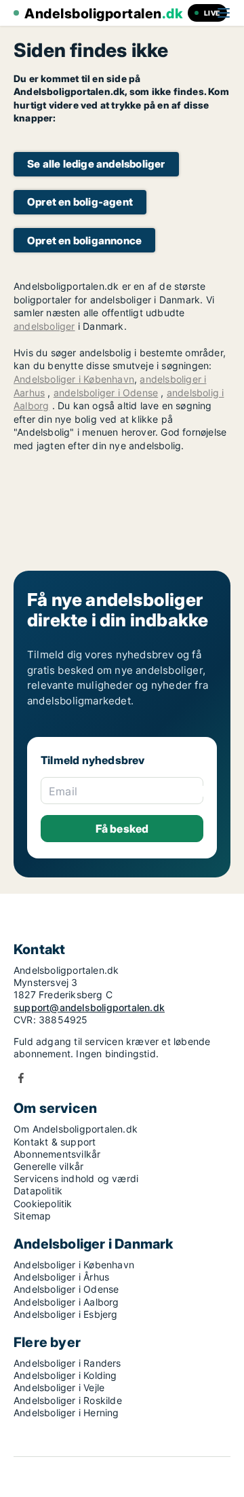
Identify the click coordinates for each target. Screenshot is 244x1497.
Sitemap (32, 1215)
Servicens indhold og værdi (76, 1178)
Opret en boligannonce (84, 240)
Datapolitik (38, 1190)
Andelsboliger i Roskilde (68, 1400)
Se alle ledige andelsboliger (96, 163)
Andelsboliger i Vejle (59, 1387)
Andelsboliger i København (74, 379)
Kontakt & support (55, 1142)
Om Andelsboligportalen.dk (76, 1129)
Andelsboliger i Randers (67, 1363)
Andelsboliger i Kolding (65, 1375)
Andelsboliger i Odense (66, 1289)
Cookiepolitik (43, 1203)
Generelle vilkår (48, 1166)
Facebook (21, 1077)
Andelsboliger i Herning (66, 1412)
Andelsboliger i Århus (61, 1277)
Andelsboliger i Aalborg (66, 1302)
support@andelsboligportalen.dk (89, 1007)
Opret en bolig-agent (80, 201)
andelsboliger (44, 326)
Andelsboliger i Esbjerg (66, 1314)
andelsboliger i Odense (106, 392)
